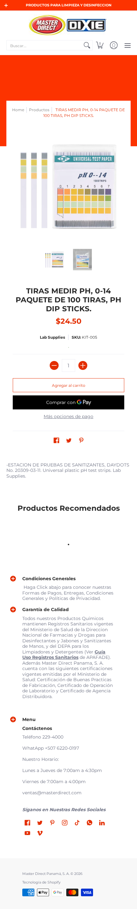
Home (18, 109)
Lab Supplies (52, 337)
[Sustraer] (54, 365)
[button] (100, 45)
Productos (39, 109)
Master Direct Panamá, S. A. (45, 874)
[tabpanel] (68, 472)
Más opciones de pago (68, 416)
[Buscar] (87, 45)
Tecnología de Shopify (41, 882)
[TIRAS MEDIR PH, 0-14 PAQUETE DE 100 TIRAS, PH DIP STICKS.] (55, 260)
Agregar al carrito (68, 385)
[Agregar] (82, 365)
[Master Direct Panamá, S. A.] (68, 25)
